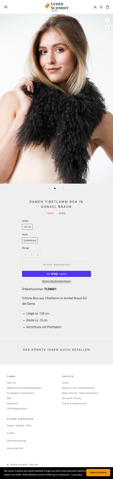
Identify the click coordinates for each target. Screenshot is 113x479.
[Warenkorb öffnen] (107, 7)
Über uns (11, 382)
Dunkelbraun (30, 240)
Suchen (65, 382)
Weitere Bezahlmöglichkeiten (56, 281)
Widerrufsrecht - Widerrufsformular (80, 393)
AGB (9, 398)
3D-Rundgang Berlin (17, 408)
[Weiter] (63, 188)
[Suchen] (101, 7)
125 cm (27, 227)
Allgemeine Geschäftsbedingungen (24, 388)
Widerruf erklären (98, 472)
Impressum (12, 403)
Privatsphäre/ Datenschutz (20, 393)
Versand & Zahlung (71, 398)
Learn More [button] (76, 474)
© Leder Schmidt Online (22, 465)
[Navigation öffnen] (5, 7)
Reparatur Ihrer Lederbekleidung (78, 388)
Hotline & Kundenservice (74, 403)
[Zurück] (49, 188)
